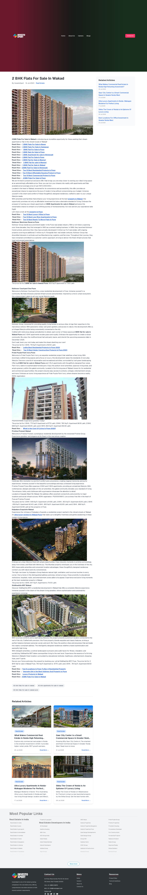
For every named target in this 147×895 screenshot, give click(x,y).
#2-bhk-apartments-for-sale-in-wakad (50, 685)
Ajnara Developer (45, 855)
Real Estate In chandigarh (17, 855)
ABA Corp (43, 832)
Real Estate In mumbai (16, 835)
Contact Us (130, 36)
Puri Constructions (114, 832)
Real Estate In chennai (16, 845)
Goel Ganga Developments (88, 832)
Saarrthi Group (113, 858)
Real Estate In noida (16, 823)
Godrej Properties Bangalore (88, 826)
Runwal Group (113, 851)
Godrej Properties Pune (87, 829)
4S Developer (44, 826)
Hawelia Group (84, 851)
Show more (73, 864)
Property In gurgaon (45, 819)
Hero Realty (83, 855)
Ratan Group (112, 842)
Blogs (88, 36)
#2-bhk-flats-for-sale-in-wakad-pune (26, 690)
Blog (110, 884)
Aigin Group (43, 851)
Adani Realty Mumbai (46, 842)
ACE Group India (44, 835)
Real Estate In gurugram (17, 829)
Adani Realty (43, 839)
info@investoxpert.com (56, 888)
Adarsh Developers (45, 845)
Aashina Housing (44, 829)
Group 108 (83, 839)
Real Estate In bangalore (17, 842)
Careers (80, 36)
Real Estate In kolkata (16, 848)
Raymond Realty (113, 845)
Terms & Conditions (114, 881)
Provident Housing (114, 826)
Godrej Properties (85, 823)
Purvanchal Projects (114, 835)
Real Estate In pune (15, 826)
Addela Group (44, 848)
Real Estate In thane (16, 839)
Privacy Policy (113, 878)
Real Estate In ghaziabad (17, 858)
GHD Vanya (83, 819)
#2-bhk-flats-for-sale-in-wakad (24, 685)
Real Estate (40, 83)
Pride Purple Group (114, 819)
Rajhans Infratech (114, 839)
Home (63, 36)
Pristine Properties (114, 823)
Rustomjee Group (113, 855)
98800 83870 (54, 885)
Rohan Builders (113, 848)
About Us (71, 36)
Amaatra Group (44, 858)
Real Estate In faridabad (17, 851)
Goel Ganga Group (85, 835)
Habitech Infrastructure (87, 848)
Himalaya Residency (86, 858)
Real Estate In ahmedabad (17, 832)
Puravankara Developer (115, 829)
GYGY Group (84, 845)
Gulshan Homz (84, 842)
